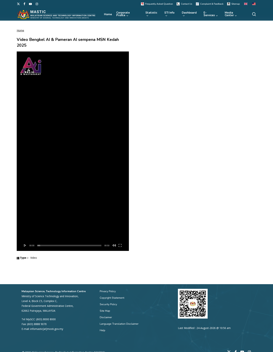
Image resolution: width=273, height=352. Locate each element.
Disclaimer (106, 317)
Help (102, 330)
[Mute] (114, 245)
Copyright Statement (112, 298)
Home (20, 30)
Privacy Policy (108, 291)
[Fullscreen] (120, 245)
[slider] (69, 245)
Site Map (105, 311)
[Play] (25, 245)
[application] (73, 151)
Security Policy (108, 304)
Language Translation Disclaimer (119, 324)
